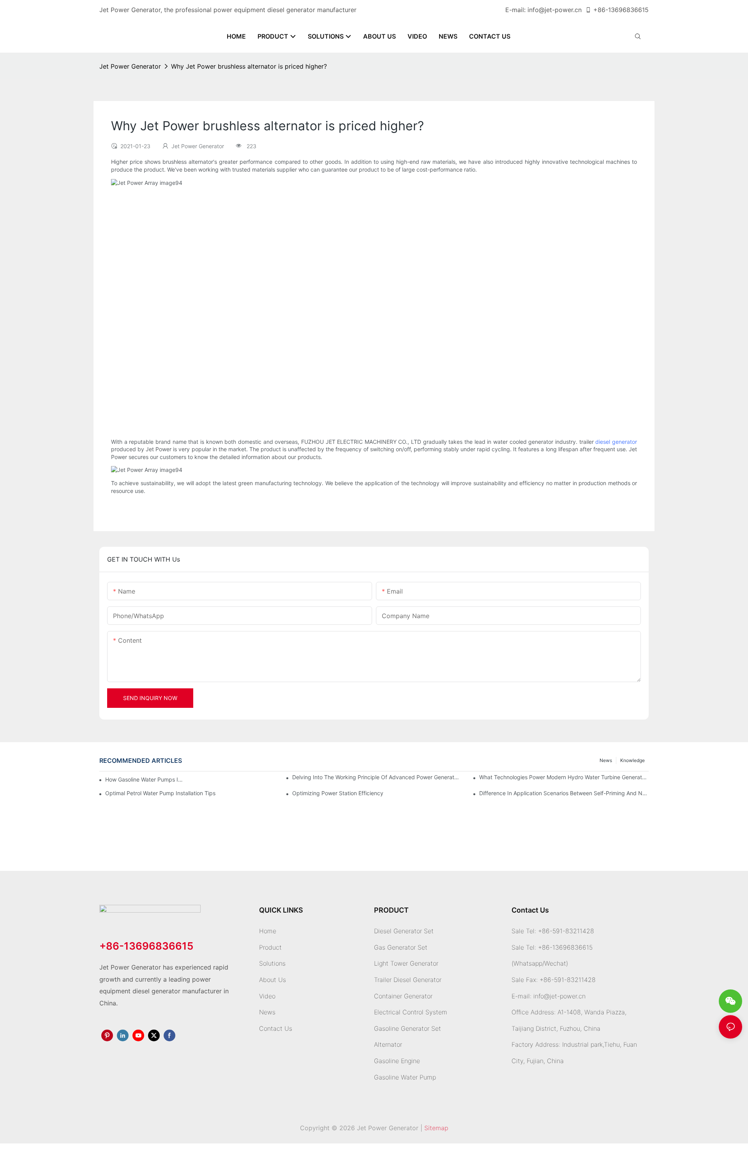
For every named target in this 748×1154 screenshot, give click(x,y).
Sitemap (436, 1128)
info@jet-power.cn (554, 10)
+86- (600, 10)
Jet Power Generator (130, 66)
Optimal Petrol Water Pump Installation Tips (160, 793)
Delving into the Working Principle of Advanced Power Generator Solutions (377, 777)
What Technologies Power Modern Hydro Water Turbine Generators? (564, 777)
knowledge (632, 760)
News (606, 760)
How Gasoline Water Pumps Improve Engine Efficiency (146, 779)
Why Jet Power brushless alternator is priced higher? (249, 66)
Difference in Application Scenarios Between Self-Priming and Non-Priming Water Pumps (564, 793)
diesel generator (616, 441)
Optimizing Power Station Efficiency (337, 793)
